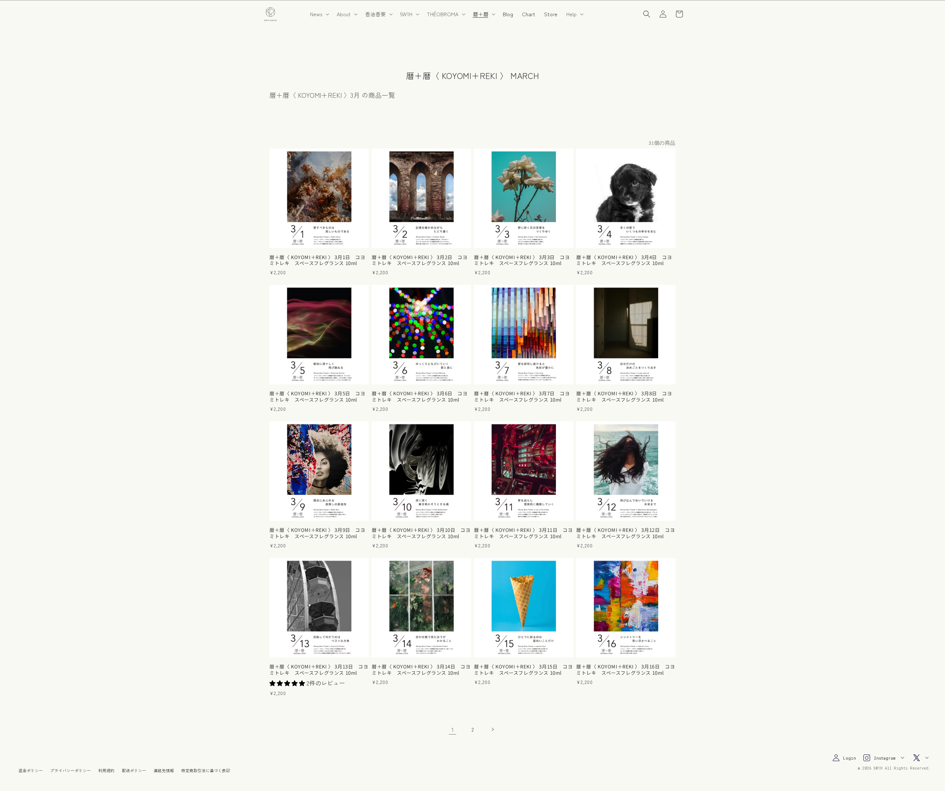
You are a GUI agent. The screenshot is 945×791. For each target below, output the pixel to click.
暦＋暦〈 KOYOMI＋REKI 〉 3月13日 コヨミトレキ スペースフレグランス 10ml (318, 670)
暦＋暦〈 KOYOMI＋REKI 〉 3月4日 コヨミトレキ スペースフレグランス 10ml (624, 260)
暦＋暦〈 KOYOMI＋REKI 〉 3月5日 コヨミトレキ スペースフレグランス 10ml (317, 397)
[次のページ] (492, 729)
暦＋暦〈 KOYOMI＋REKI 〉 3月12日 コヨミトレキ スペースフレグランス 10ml (625, 533)
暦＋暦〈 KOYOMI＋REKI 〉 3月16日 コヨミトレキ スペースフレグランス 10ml (625, 670)
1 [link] (452, 729)
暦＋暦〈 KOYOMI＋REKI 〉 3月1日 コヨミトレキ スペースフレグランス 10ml (317, 260)
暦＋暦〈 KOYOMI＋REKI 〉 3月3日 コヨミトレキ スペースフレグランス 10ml (522, 260)
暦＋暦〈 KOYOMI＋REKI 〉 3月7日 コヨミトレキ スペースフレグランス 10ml (522, 397)
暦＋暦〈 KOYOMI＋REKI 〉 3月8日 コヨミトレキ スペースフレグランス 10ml (624, 397)
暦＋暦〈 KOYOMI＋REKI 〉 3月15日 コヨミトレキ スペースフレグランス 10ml (523, 670)
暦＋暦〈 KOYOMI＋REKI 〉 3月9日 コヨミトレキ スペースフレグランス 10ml (317, 533)
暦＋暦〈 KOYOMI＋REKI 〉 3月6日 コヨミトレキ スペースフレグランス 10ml (420, 397)
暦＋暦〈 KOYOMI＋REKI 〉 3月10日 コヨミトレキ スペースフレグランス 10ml (421, 533)
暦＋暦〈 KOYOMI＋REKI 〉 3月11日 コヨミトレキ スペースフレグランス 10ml (523, 533)
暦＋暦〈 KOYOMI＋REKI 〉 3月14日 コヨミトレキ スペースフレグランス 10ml (421, 670)
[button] (319, 14)
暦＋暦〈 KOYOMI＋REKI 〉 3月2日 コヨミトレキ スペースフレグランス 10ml (420, 260)
